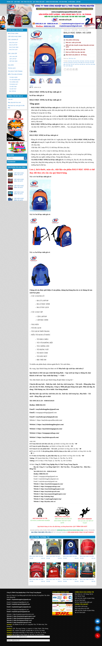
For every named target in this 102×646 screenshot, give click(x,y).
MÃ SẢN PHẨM (63, 1)
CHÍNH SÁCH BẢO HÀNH (52, 1)
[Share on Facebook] (65, 69)
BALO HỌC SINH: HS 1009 (70, 579)
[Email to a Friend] (70, 69)
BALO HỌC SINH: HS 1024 (70, 556)
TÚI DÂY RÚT (12, 89)
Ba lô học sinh (83, 30)
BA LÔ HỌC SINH (13, 33)
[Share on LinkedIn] (76, 69)
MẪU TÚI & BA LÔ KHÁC (15, 74)
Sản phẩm (75, 30)
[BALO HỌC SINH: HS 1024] (70, 546)
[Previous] (32, 52)
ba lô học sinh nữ (70, 64)
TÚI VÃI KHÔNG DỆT (14, 79)
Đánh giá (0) (37, 87)
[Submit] (25, 158)
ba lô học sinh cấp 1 (80, 61)
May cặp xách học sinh (14, 102)
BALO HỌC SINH (80, 169)
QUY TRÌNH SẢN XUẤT (39, 1)
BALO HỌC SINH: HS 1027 (36, 556)
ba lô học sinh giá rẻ (68, 62)
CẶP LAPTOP (12, 58)
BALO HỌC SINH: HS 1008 (36, 579)
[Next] (58, 52)
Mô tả (31, 87)
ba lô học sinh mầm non (79, 62)
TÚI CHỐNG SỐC (13, 82)
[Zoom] (31, 74)
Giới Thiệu (17, 1)
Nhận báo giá (68, 36)
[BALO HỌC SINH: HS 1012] (54, 570)
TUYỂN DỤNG (71, 1)
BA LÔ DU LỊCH (13, 42)
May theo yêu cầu (26, 1)
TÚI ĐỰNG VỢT (13, 84)
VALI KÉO (11, 65)
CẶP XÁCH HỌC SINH (14, 36)
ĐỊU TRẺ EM (12, 91)
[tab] (31, 87)
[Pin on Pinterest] (73, 69)
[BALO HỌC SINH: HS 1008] (37, 570)
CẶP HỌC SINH (13, 61)
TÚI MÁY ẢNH (13, 86)
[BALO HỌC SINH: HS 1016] (87, 546)
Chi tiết (31, 558)
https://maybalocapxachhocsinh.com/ (49, 420)
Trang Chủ (10, 1)
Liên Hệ (78, 1)
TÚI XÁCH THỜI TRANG (15, 71)
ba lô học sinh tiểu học (80, 64)
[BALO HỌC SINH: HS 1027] (37, 546)
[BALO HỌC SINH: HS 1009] (70, 570)
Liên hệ (43, 558)
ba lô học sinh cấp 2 (90, 61)
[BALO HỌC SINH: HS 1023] (54, 546)
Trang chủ (67, 30)
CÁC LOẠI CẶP (12, 53)
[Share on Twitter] (68, 69)
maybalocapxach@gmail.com (47, 417)
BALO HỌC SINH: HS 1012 (53, 579)
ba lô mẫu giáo (69, 65)
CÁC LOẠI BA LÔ (13, 39)
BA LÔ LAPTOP (13, 45)
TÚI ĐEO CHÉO (13, 77)
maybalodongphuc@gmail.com (47, 409)
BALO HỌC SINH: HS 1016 (87, 556)
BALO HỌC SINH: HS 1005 (87, 579)
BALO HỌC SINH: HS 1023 (53, 556)
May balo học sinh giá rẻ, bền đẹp (16, 106)
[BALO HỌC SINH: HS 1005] (87, 570)
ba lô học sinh (71, 61)
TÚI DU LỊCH (12, 68)
